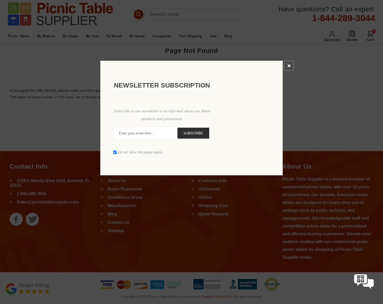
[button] (364, 294)
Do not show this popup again (140, 152)
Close (289, 66)
